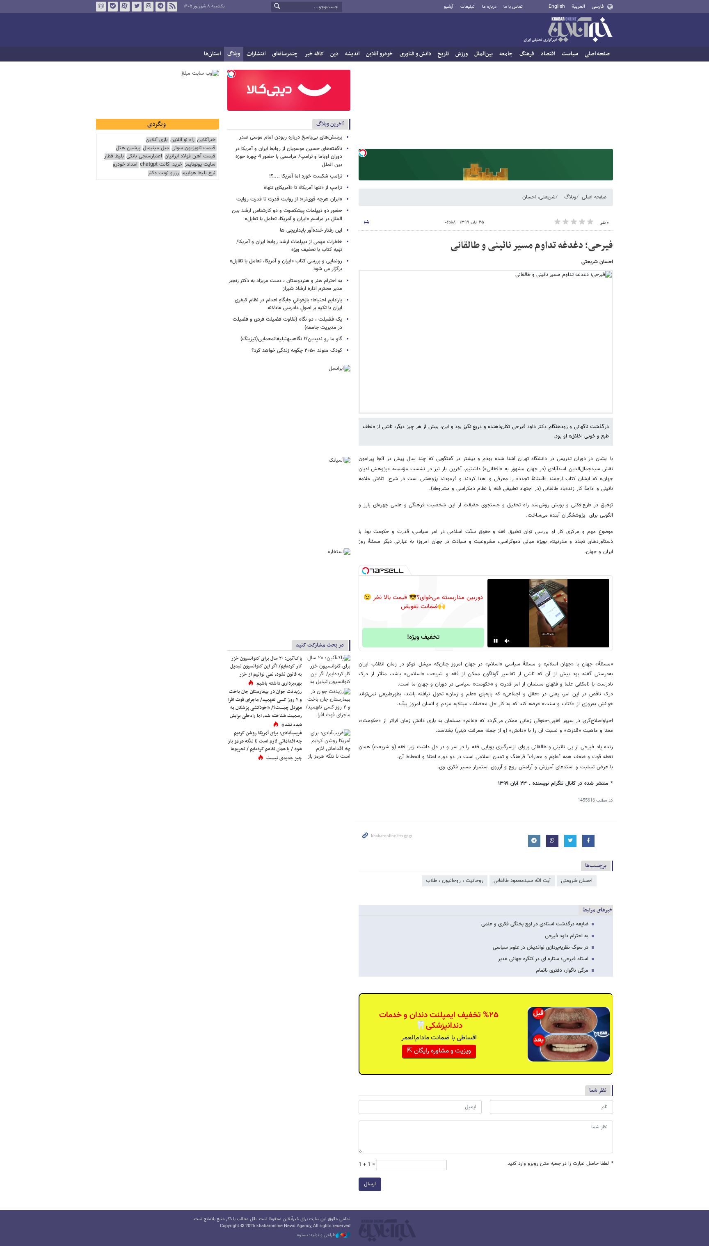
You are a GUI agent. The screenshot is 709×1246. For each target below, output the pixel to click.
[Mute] (507, 641)
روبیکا (101, 6)
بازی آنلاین (157, 140)
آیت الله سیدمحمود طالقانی (522, 881)
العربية (578, 6)
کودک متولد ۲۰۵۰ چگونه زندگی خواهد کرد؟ (297, 350)
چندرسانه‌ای (285, 54)
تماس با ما (513, 6)
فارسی (598, 6)
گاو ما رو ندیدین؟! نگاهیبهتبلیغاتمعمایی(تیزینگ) (291, 339)
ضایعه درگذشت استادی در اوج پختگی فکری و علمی (534, 924)
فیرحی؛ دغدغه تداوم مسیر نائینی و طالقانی (532, 245)
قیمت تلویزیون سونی (193, 148)
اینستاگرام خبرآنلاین (148, 6)
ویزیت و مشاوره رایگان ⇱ (439, 1051)
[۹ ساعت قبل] (327, 703)
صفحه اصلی (597, 54)
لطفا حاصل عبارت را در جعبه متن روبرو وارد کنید (560, 1164)
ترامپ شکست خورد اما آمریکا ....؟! (305, 176)
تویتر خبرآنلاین (137, 6)
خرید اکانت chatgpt (161, 165)
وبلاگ (233, 54)
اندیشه (352, 54)
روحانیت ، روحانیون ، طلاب (454, 881)
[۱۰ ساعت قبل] (327, 670)
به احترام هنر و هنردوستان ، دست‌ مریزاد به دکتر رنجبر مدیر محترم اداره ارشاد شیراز (285, 285)
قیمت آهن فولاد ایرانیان (190, 156)
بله (113, 6)
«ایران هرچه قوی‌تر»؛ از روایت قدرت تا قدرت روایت (289, 199)
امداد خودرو (125, 165)
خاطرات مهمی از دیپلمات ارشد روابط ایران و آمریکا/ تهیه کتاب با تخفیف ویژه (289, 246)
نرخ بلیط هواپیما (198, 173)
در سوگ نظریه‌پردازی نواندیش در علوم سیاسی (540, 947)
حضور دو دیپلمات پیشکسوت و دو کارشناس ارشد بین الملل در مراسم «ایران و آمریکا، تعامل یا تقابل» (287, 215)
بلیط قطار (114, 156)
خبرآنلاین (568, 30)
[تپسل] (363, 153)
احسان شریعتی (576, 881)
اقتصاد (548, 54)
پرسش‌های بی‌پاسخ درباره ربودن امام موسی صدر (290, 137)
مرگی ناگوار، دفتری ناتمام (562, 970)
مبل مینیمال (156, 148)
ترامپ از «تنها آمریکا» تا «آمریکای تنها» (303, 188)
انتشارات (256, 54)
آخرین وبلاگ (330, 124)
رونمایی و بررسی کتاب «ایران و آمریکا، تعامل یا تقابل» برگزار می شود (286, 265)
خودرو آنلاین (379, 54)
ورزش (461, 54)
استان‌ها (212, 54)
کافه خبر (314, 54)
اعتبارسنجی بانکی (144, 156)
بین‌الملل (483, 54)
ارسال (370, 1184)
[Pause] (496, 641)
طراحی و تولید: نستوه (316, 1235)
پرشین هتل (128, 148)
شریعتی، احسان (539, 197)
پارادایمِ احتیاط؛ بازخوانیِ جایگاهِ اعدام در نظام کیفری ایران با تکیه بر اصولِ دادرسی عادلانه (288, 304)
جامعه (506, 54)
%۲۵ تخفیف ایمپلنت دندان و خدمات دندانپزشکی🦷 (439, 1020)
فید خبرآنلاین (172, 6)
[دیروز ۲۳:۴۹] (327, 744)
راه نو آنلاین (182, 140)
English (557, 6)
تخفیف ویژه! (423, 637)
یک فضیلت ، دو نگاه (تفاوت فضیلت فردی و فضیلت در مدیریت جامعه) (287, 323)
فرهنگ (526, 54)
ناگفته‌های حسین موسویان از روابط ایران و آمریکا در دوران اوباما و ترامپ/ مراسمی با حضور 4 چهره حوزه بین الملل (288, 157)
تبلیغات (467, 6)
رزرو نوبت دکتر (163, 173)
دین (334, 54)
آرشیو (448, 6)
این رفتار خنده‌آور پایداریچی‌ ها (311, 230)
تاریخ (443, 54)
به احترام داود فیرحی (566, 936)
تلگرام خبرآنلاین (160, 6)
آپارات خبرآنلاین (125, 6)
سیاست (570, 54)
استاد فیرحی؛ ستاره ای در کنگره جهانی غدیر (543, 959)
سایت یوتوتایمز (200, 165)
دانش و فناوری (415, 54)
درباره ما (489, 6)
